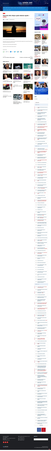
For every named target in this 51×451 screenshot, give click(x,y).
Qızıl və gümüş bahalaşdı (40, 269)
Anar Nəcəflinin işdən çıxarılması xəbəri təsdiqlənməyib (38, 78)
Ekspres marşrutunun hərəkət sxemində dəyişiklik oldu (42, 232)
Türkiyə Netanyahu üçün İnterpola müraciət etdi (41, 348)
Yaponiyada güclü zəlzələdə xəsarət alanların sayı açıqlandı (41, 135)
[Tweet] (15, 51)
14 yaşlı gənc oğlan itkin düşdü (7, 81)
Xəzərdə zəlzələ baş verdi (40, 267)
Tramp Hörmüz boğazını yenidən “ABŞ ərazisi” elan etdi (42, 143)
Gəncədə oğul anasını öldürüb (41, 353)
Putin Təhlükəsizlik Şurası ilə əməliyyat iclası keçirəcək (42, 393)
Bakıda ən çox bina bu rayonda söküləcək (44, 53)
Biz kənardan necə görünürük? (41, 141)
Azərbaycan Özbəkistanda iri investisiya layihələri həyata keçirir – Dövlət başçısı (41, 415)
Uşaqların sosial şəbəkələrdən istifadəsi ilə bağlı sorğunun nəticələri (42, 405)
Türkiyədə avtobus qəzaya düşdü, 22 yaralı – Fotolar (42, 225)
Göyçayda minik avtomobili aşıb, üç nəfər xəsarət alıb (41, 306)
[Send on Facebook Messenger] (12, 51)
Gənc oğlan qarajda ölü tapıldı (41, 294)
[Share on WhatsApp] (4, 51)
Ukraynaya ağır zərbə (42, 253)
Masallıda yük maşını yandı (7, 91)
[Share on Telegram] (18, 51)
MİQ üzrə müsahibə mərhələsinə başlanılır (41, 356)
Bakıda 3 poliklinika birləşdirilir (42, 320)
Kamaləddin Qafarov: (42, 130)
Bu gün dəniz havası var (40, 260)
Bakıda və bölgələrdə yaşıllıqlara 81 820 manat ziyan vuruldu (42, 325)
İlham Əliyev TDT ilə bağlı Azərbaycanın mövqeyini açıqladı (42, 423)
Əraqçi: (42, 308)
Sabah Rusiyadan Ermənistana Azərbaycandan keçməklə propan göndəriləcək (41, 119)
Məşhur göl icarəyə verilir (40, 227)
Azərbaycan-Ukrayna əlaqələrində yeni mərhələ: (42, 385)
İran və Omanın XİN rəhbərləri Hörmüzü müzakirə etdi (42, 289)
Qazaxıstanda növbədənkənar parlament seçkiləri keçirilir (41, 133)
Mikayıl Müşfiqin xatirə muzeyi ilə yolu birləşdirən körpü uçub (38, 41)
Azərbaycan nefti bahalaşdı (40, 202)
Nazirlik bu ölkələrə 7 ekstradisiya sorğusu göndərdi (41, 333)
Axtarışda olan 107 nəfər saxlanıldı (41, 182)
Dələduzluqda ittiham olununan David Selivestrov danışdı (38, 67)
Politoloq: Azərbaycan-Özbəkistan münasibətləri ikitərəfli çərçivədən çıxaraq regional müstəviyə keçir (41, 367)
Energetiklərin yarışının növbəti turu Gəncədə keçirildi (41, 214)
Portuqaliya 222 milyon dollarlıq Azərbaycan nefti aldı (41, 388)
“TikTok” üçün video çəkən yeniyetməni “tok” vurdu (42, 187)
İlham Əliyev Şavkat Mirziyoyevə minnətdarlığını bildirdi (41, 379)
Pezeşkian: (42, 127)
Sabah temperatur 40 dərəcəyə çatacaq (42, 237)
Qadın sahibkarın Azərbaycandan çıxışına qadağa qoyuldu (41, 169)
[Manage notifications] (49, 449)
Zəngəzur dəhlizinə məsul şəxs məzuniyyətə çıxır (41, 245)
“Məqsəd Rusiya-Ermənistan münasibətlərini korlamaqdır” (42, 149)
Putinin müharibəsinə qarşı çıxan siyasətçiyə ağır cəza (41, 155)
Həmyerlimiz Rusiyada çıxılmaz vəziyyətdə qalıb (41, 207)
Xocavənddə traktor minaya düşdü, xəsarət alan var (41, 358)
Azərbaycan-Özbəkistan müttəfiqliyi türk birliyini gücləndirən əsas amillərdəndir (42, 113)
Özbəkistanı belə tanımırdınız (41, 220)
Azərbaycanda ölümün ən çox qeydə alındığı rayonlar (41, 279)
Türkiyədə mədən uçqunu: (42, 330)
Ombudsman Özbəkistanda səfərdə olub (42, 107)
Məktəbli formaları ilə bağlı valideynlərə (42, 361)
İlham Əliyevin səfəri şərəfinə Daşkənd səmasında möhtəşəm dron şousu (42, 139)
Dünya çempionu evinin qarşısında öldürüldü (41, 212)
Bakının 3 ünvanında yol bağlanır (41, 343)
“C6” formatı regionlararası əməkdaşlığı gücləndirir (42, 418)
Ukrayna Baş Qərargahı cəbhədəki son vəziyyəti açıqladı (42, 116)
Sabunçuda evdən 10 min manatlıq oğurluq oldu (41, 198)
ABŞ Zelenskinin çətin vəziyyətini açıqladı (41, 399)
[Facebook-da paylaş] (7, 51)
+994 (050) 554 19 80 (21, 437)
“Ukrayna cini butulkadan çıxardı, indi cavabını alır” (42, 175)
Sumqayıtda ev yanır (40, 209)
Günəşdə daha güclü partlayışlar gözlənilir (41, 346)
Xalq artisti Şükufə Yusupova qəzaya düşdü (42, 217)
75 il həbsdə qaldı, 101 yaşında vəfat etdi (41, 274)
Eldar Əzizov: (42, 152)
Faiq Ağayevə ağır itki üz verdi (41, 195)
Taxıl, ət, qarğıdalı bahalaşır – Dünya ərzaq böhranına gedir (41, 265)
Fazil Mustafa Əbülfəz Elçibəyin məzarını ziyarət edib (42, 110)
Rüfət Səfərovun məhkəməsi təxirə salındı (41, 391)
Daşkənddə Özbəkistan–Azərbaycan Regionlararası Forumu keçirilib (42, 157)
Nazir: (42, 172)
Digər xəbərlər (41, 425)
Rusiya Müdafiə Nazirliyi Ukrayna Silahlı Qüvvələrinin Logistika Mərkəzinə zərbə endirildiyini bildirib (42, 402)
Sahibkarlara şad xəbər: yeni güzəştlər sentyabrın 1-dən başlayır (42, 243)
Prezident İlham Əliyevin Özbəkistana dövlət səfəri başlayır (42, 124)
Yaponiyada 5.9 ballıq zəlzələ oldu (41, 164)
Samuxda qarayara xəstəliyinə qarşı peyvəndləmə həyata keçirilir (41, 328)
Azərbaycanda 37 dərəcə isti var (41, 250)
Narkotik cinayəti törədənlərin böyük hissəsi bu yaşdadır (41, 255)
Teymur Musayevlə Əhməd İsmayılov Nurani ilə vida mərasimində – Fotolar (42, 222)
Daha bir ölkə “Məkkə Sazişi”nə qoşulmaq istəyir (41, 230)
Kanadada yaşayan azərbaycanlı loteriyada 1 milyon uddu (41, 282)
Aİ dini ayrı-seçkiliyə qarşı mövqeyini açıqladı (42, 240)
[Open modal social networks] (21, 51)
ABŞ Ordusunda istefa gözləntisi (41, 262)
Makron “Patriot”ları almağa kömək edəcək (41, 167)
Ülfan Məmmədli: (42, 303)
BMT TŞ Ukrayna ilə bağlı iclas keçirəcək (41, 258)
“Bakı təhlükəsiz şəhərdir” (41, 193)
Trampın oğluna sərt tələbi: (42, 287)
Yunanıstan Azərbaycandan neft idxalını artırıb (42, 322)
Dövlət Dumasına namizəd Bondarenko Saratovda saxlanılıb (42, 396)
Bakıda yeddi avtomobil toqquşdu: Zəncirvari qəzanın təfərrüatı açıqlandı (17, 103)
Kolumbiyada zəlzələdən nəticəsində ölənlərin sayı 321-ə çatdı (42, 297)
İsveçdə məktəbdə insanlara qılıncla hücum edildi (41, 318)
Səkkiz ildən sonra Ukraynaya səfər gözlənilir (41, 336)
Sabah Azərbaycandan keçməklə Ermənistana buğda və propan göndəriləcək (41, 300)
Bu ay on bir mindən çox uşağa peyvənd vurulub (42, 351)
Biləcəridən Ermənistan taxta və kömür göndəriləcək (42, 235)
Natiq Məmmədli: (42, 200)
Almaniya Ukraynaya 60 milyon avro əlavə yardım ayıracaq (41, 185)
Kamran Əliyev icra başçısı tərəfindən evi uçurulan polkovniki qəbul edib (38, 54)
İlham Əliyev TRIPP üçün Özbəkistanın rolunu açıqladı (42, 407)
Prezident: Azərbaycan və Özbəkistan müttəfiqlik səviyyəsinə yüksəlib (42, 420)
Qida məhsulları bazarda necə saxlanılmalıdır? (41, 292)
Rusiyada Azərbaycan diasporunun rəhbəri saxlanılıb (41, 315)
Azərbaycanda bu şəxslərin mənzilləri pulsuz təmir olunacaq (42, 272)
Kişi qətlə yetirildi (15, 71)
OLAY (4, 13)
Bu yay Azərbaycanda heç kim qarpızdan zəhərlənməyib (42, 248)
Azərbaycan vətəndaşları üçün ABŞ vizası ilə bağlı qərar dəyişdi (41, 190)
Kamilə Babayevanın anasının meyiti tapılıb (45, 65)
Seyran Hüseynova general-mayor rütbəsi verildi (41, 382)
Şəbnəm (7, 19)
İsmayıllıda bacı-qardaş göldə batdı (41, 162)
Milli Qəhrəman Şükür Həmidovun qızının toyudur (45, 77)
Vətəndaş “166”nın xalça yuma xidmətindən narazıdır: (41, 370)
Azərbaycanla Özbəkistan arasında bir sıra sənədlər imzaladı (42, 177)
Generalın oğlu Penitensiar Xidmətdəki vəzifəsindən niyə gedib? (44, 42)
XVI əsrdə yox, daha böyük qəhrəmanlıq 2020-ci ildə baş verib (42, 373)
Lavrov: (42, 160)
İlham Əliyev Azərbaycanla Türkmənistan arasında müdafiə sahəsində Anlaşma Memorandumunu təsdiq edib (42, 376)
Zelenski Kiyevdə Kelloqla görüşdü (41, 180)
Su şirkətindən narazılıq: (27, 71)
